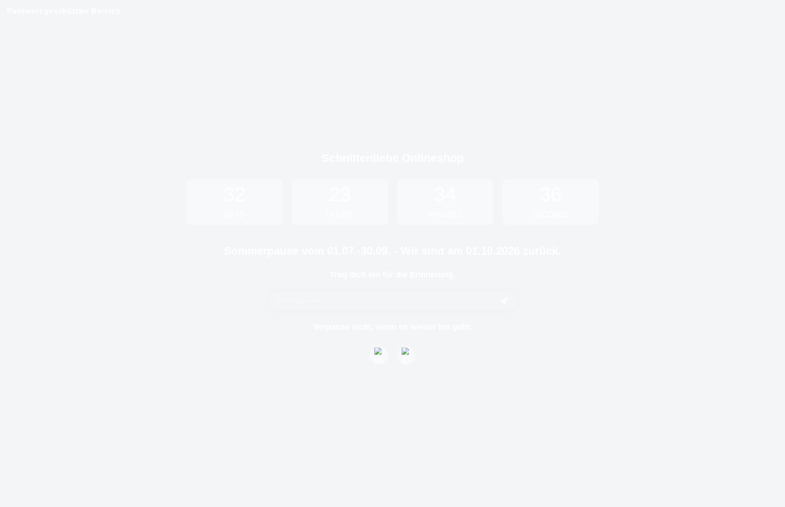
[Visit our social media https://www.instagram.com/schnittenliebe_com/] (406, 355)
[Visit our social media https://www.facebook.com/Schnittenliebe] (379, 355)
